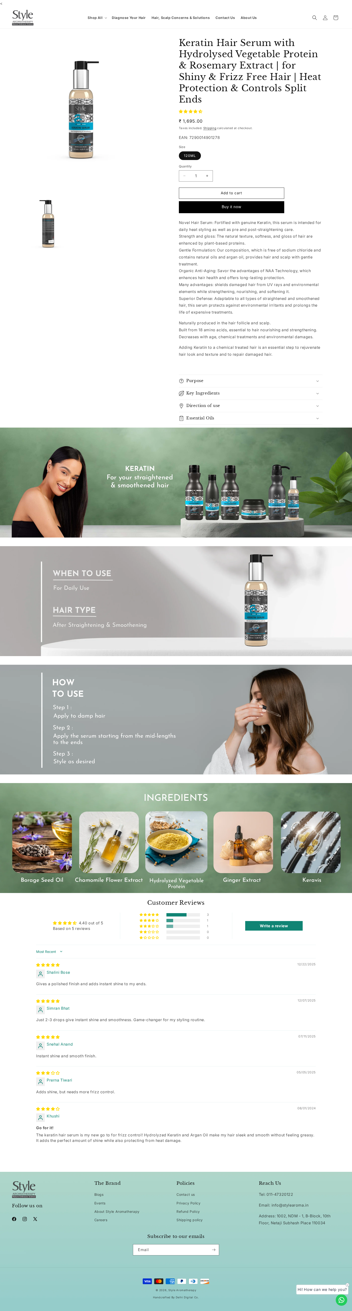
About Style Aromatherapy (117, 1211)
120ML (190, 156)
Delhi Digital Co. (187, 1297)
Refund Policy (188, 1211)
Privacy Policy (188, 1203)
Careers (101, 1220)
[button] (97, 18)
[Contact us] (341, 1300)
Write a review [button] (274, 925)
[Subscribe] (213, 1249)
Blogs (99, 1194)
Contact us (185, 1194)
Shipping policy (189, 1220)
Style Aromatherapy (182, 1290)
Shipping (209, 128)
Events (100, 1203)
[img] (48, 964)
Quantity (185, 166)
